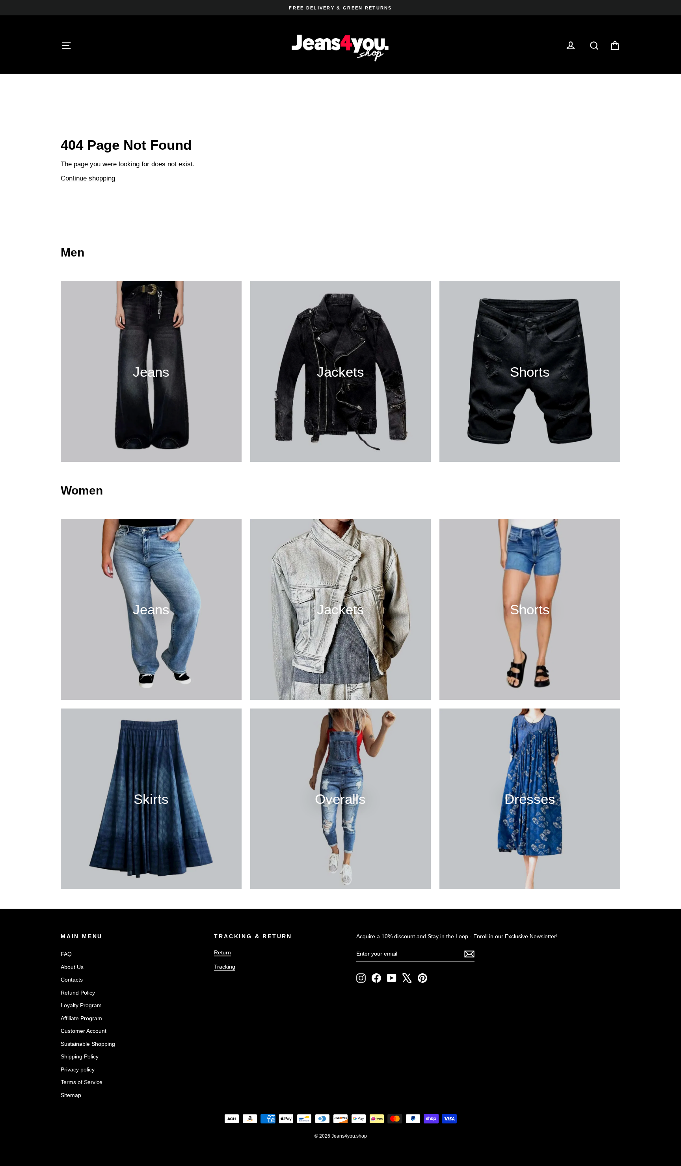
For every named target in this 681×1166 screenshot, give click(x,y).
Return (222, 952)
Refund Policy (78, 992)
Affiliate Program (81, 1018)
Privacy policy (78, 1069)
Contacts (72, 979)
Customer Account (83, 1031)
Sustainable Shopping (88, 1044)
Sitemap (71, 1095)
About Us (72, 967)
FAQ (66, 954)
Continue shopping (88, 178)
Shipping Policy (80, 1056)
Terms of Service (81, 1082)
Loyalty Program (81, 1005)
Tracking (224, 966)
